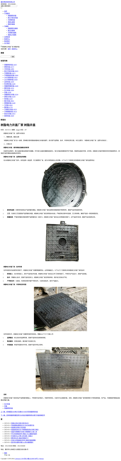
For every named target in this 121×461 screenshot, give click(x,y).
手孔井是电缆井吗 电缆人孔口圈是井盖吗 (24, 434)
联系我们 (7, 41)
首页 (5, 11)
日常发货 (7, 37)
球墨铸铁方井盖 (11, 94)
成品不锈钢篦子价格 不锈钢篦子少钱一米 (24, 431)
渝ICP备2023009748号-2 (31, 458)
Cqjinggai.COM (19, 458)
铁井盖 (8, 99)
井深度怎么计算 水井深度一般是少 (22, 436)
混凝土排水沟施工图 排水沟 (20, 423)
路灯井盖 (9, 101)
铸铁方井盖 (9, 96)
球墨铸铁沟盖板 (13, 28)
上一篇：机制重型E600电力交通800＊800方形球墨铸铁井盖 (19, 411)
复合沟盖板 (11, 30)
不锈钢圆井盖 (10, 111)
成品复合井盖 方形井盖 (18, 427)
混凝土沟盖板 (12, 34)
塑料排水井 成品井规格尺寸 (20, 438)
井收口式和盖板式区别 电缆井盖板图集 (23, 440)
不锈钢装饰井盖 (11, 75)
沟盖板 (6, 26)
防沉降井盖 (9, 84)
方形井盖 (9, 69)
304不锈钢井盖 (11, 77)
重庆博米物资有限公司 (8, 2)
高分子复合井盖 (13, 17)
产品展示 (7, 13)
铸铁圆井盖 (9, 103)
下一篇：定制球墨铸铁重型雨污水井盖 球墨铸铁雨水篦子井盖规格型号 (23, 415)
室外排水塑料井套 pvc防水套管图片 (22, 442)
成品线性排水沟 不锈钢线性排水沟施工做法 (24, 429)
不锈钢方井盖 (10, 109)
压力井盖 (9, 90)
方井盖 (8, 105)
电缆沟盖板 (11, 24)
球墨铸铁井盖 (12, 15)
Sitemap (41, 458)
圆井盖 (8, 107)
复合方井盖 (9, 113)
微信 (5, 453)
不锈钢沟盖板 (12, 32)
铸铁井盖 (9, 67)
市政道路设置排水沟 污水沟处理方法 (22, 425)
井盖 (7, 92)
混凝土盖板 (11, 22)
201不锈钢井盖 (11, 79)
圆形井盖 (9, 88)
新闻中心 (7, 39)
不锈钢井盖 (11, 20)
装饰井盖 (9, 116)
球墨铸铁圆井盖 (11, 86)
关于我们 (7, 43)
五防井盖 (9, 81)
